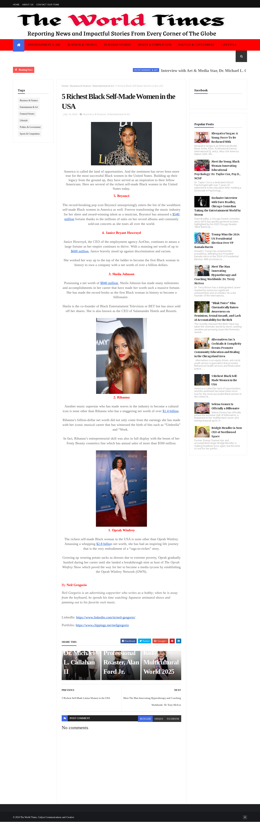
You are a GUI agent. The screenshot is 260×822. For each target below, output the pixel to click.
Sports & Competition (154, 44)
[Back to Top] (245, 817)
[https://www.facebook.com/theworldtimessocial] (245, 4)
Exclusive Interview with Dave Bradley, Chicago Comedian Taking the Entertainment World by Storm (217, 206)
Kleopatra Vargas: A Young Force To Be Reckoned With (224, 137)
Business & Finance (82, 44)
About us (27, 4)
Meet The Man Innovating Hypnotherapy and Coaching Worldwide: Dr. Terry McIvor (215, 275)
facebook (173, 719)
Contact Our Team (47, 4)
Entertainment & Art (44, 44)
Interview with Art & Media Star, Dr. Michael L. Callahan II (199, 70)
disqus (159, 719)
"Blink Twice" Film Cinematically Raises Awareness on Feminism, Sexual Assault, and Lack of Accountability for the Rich (217, 312)
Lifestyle (229, 44)
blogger (145, 719)
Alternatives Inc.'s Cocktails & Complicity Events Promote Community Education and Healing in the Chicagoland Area (217, 348)
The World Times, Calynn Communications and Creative (47, 817)
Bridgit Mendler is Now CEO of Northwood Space (226, 432)
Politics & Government (196, 44)
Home (16, 4)
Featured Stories (117, 44)
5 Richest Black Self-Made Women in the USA (224, 380)
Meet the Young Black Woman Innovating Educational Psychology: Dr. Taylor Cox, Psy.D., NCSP (217, 170)
